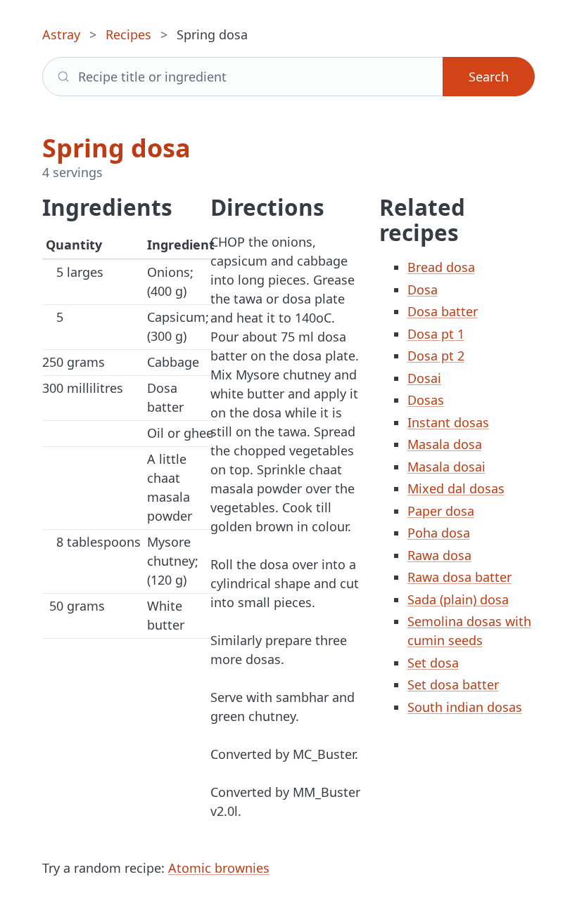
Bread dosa (441, 267)
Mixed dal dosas (456, 488)
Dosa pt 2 (435, 355)
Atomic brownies (219, 867)
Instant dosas (448, 422)
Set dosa (433, 662)
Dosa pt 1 (435, 333)
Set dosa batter (453, 684)
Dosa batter (442, 311)
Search (489, 76)
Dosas (425, 399)
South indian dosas (464, 707)
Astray (61, 34)
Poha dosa (438, 532)
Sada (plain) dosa (458, 599)
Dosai (424, 378)
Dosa (422, 289)
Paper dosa (440, 510)
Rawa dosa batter (459, 577)
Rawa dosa (439, 555)
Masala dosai (446, 466)
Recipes (128, 34)
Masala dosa (444, 444)
